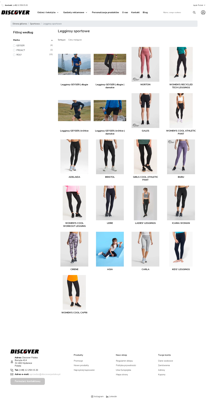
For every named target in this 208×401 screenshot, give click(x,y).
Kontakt (135, 12)
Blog (145, 12)
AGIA (110, 269)
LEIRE (110, 223)
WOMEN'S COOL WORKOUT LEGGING (74, 225)
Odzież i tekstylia (46, 12)
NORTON (145, 84)
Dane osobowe (165, 360)
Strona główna (20, 23)
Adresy (161, 370)
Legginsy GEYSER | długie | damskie (110, 86)
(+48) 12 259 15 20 (20, 5)
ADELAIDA (74, 177)
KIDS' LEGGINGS (181, 269)
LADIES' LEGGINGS (145, 223)
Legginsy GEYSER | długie (74, 84)
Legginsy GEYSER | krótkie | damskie (110, 132)
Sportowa (35, 23)
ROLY (34, 54)
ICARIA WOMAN (181, 223)
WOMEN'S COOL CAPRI (74, 312)
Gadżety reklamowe (73, 12)
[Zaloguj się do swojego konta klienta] (203, 12)
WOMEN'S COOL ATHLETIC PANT (181, 132)
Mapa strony (122, 374)
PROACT (34, 50)
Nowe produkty (81, 365)
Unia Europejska (123, 370)
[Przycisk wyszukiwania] (194, 12)
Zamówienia (164, 365)
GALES (145, 130)
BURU (181, 177)
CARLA (145, 269)
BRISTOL (110, 177)
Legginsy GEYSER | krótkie (74, 130)
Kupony (161, 374)
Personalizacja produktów (105, 12)
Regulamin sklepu (124, 360)
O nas (125, 12)
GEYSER (34, 45)
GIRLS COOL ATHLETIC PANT (145, 178)
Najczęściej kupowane (84, 370)
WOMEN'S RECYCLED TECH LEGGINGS (181, 86)
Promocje (78, 360)
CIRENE (74, 269)
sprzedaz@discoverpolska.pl (45, 374)
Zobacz (74, 89)
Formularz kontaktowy (27, 381)
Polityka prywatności (126, 365)
